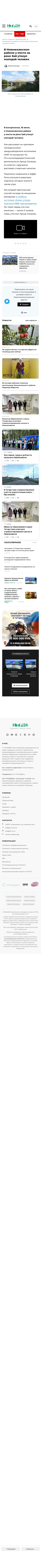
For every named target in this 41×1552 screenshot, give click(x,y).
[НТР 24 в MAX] (7, 735)
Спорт (4, 804)
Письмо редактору (12, 834)
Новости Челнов (29, 900)
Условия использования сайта (13, 852)
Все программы (21, 691)
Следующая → (30, 1549)
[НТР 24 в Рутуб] (29, 735)
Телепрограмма (21, 685)
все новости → (32, 320)
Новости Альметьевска (13, 900)
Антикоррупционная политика (13, 865)
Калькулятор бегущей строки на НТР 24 (17, 871)
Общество (6, 797)
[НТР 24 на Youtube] (12, 735)
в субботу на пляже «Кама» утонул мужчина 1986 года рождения (20, 200)
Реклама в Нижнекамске (11, 868)
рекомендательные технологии (14, 938)
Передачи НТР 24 (9, 813)
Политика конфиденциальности (14, 845)
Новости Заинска (28, 904)
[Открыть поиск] (30, 26)
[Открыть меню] (3, 26)
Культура (5, 810)
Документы (6, 862)
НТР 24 (4, 39)
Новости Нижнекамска (14, 896)
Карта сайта (6, 855)
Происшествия (21, 39)
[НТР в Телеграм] (25, 735)
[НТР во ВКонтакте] (16, 735)
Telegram (25, 304)
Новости (11, 39)
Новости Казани (29, 896)
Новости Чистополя (13, 904)
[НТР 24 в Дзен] (34, 735)
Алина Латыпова (13, 66)
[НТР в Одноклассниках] (20, 735)
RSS (3, 858)
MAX (25, 313)
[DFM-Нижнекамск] (25, 885)
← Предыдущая (10, 1549)
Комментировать (19, 282)
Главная (8, 34)
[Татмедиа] (11, 885)
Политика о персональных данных (15, 848)
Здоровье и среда (9, 807)
